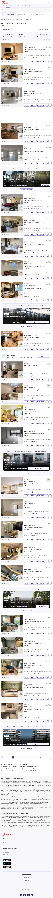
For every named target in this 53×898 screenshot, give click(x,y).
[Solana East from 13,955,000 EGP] (26, 599)
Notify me (43, 356)
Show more (45, 39)
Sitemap (26, 884)
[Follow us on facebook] (24, 895)
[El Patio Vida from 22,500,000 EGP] (26, 737)
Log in (48, 2)
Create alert (6, 29)
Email (33, 61)
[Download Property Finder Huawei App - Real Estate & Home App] (7, 867)
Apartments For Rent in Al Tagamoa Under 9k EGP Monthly (14, 766)
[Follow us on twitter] (28, 895)
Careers (5, 845)
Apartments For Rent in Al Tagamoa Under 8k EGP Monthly (14, 768)
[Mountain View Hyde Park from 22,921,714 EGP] (26, 179)
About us (5, 842)
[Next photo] (21, 51)
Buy (4, 5)
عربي (21, 889)
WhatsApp (41, 61)
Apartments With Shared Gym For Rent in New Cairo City (32, 770)
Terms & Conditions (26, 874)
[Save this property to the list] (47, 61)
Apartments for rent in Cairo (8, 19)
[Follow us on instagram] (21, 895)
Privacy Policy (26, 877)
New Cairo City (7, 10)
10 (40, 757)
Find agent (27, 5)
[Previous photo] (2, 51)
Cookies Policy (26, 880)
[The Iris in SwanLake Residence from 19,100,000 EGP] (26, 316)
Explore (33, 5)
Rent (7, 5)
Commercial (20, 5)
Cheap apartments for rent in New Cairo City (11, 770)
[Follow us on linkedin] (32, 895)
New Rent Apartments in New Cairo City (29, 768)
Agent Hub (6, 852)
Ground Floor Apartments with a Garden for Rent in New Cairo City (35, 766)
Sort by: (41, 29)
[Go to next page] (51, 757)
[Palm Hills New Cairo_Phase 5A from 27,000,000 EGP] (26, 462)
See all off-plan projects (26, 189)
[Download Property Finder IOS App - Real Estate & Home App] (7, 860)
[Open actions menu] (50, 61)
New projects (13, 5)
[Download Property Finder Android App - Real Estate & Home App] (7, 863)
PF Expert (5, 854)
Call (27, 61)
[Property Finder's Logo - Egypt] (5, 2)
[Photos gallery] (12, 51)
